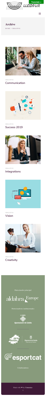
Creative (9, 80)
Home (7, 28)
